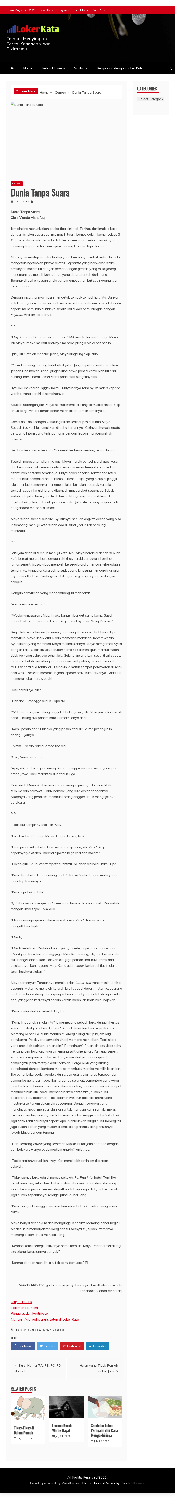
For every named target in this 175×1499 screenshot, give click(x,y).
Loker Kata (46, 10)
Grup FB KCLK (21, 1302)
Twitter (49, 1346)
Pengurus (63, 10)
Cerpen (16, 183)
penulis (39, 1329)
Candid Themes (133, 1483)
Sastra (79, 68)
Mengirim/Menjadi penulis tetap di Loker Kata (45, 1319)
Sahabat (58, 1329)
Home (27, 68)
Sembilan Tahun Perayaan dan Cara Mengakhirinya (104, 1430)
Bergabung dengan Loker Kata (120, 68)
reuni (48, 1329)
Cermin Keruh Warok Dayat (62, 1428)
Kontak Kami (81, 10)
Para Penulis (100, 10)
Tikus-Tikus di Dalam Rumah (24, 1430)
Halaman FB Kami (24, 1307)
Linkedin (99, 1346)
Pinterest (73, 1346)
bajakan (21, 1329)
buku (31, 1329)
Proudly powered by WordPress (55, 1483)
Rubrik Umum (52, 68)
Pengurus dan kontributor (30, 1313)
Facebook (24, 1346)
